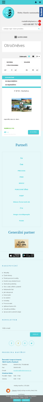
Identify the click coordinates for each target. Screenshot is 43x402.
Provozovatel (8, 303)
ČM (21, 158)
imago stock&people (21, 214)
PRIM (21, 177)
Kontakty (6, 300)
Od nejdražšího (10, 85)
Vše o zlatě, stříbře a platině (12, 286)
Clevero (14, 390)
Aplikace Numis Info (10, 306)
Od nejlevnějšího (11, 81)
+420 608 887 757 (30, 24)
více (29, 398)
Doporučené (9, 77)
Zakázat (26, 400)
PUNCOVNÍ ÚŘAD (21, 189)
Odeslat (35, 334)
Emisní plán (7, 295)
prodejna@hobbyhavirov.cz (22, 370)
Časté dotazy (8, 275)
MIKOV (21, 183)
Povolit (17, 400)
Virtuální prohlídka (9, 309)
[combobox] (38, 56)
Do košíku (33, 132)
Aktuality (6, 272)
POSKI (21, 221)
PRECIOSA (21, 171)
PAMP (21, 196)
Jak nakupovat (8, 292)
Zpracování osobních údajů (12, 312)
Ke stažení (7, 298)
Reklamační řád (8, 289)
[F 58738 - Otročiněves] (22, 105)
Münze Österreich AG (21, 202)
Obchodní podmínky (10, 284)
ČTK (21, 208)
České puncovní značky (11, 278)
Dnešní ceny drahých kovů (12, 281)
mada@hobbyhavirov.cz (30, 21)
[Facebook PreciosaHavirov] (11, 343)
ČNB (21, 164)
